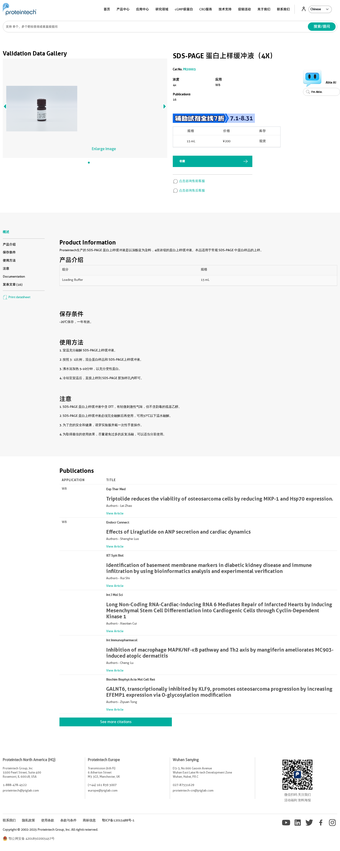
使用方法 (9, 260)
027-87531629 (183, 785)
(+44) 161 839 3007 (102, 785)
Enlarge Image (104, 149)
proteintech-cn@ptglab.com (193, 790)
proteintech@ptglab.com (21, 790)
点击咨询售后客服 (191, 190)
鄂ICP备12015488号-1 (118, 820)
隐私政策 (28, 820)
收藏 (182, 161)
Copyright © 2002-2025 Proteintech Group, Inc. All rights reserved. (50, 829)
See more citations (115, 722)
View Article (115, 513)
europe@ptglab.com (102, 790)
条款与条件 (68, 820)
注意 (6, 268)
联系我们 (283, 9)
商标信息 (89, 820)
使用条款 (47, 820)
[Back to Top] (312, 839)
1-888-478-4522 (15, 785)
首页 (107, 9)
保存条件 (9, 252)
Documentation (14, 276)
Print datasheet (19, 297)
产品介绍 (9, 244)
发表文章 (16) (12, 284)
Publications (181, 94)
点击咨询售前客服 (191, 181)
